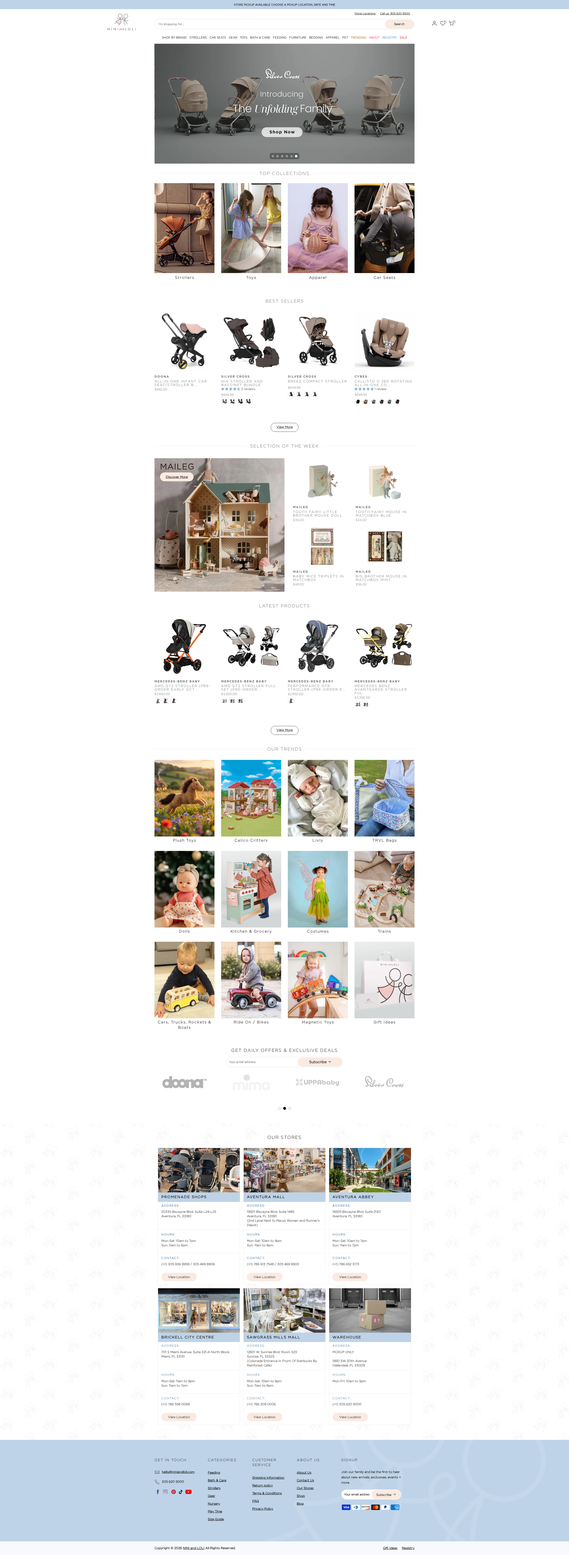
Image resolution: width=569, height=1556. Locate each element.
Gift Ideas (385, 1022)
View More (284, 427)
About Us (304, 1472)
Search (399, 24)
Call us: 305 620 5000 (395, 13)
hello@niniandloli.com (178, 1472)
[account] (434, 24)
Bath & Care (217, 1480)
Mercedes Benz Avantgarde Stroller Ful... (381, 689)
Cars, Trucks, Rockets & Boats (184, 1024)
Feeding (214, 1472)
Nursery (214, 1503)
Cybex (361, 376)
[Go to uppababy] (201, 1082)
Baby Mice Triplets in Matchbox (318, 578)
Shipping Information (268, 1477)
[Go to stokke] (401, 1082)
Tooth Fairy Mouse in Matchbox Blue (381, 513)
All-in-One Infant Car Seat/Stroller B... (180, 383)
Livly (318, 840)
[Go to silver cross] (268, 1082)
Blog (300, 1503)
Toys (251, 277)
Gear (211, 1496)
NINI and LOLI (193, 1548)
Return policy (262, 1485)
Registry (408, 1548)
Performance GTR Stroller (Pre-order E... (317, 687)
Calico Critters (251, 840)
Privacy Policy (262, 1508)
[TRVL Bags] (385, 797)
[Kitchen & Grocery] (251, 889)
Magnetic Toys (318, 1022)
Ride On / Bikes (251, 1022)
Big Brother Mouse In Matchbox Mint (381, 578)
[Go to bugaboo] (335, 1082)
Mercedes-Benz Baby (177, 681)
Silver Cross (235, 376)
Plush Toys (184, 840)
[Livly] (318, 797)
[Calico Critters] (251, 797)
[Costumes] (318, 889)
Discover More (177, 477)
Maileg (300, 507)
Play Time (215, 1511)
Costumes (318, 931)
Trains (384, 931)
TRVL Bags (384, 840)
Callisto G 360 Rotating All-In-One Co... (384, 383)
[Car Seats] (385, 228)
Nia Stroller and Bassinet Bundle (242, 383)
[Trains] (385, 889)
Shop (301, 1496)
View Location (179, 1277)
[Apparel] (318, 228)
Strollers (184, 277)
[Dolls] (184, 889)
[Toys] (251, 228)
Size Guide (216, 1519)
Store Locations (365, 13)
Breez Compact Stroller (317, 381)
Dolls (184, 931)
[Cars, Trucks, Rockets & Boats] (184, 979)
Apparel (318, 277)
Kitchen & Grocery (251, 931)
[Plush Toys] (184, 797)
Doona (161, 376)
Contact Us (305, 1480)
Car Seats (385, 277)
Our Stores (305, 1488)
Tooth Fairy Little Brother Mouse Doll (317, 513)
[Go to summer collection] (319, 104)
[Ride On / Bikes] (251, 979)
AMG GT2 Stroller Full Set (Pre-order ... (248, 687)
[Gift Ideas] (385, 979)
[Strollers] (184, 228)
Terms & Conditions (267, 1493)
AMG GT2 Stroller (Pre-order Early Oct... (182, 687)
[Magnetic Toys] (318, 979)
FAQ (255, 1501)
